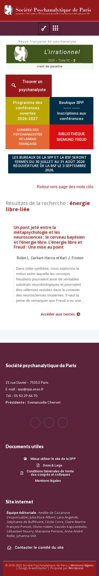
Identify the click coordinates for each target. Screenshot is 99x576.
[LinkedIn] (63, 422)
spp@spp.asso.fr (31, 389)
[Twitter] (49, 422)
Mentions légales (82, 565)
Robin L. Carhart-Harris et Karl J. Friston (50, 258)
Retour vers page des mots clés (65, 187)
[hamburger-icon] (44, 28)
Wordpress (76, 568)
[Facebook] (35, 422)
